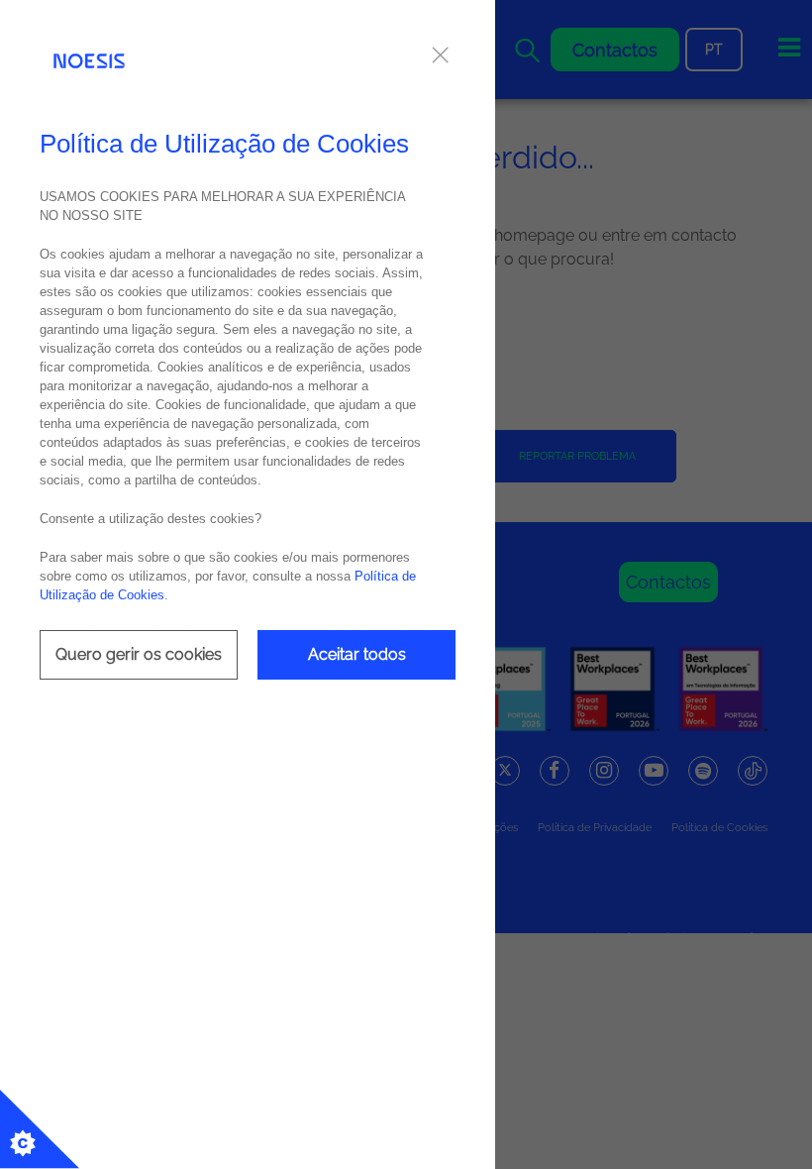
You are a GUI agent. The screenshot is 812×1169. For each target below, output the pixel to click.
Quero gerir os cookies (138, 654)
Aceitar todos (357, 654)
